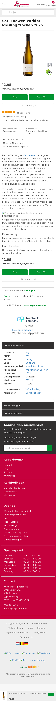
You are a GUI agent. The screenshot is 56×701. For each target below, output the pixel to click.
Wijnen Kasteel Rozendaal (17, 511)
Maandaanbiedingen (14, 488)
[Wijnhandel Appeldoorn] (21, 4)
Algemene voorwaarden (18, 632)
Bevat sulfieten (33, 393)
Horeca (7, 518)
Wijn (28, 352)
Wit (27, 356)
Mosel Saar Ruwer (35, 366)
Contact (8, 465)
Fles (15, 97)
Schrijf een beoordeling (14, 116)
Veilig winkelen (15, 628)
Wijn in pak (9, 495)
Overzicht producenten (16, 536)
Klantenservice (39, 623)
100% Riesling (33, 389)
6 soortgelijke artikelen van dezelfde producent (26, 120)
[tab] (28, 345)
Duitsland (30, 363)
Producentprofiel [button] (13, 413)
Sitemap (41, 628)
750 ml (29, 380)
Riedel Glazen (11, 522)
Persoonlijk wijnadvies (15, 514)
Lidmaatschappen (13, 539)
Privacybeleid (26, 637)
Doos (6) (41, 97)
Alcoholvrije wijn (12, 529)
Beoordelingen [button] (12, 405)
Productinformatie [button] (14, 345)
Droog (29, 359)
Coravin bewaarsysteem (16, 532)
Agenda (8, 472)
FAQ (6, 468)
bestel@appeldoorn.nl (15, 608)
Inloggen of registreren (17, 623)
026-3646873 (11, 605)
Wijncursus (9, 476)
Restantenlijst (11, 525)
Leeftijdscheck (40, 632)
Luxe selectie (10, 491)
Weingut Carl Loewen (37, 370)
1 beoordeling (23, 113)
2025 (28, 373)
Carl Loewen (29, 155)
